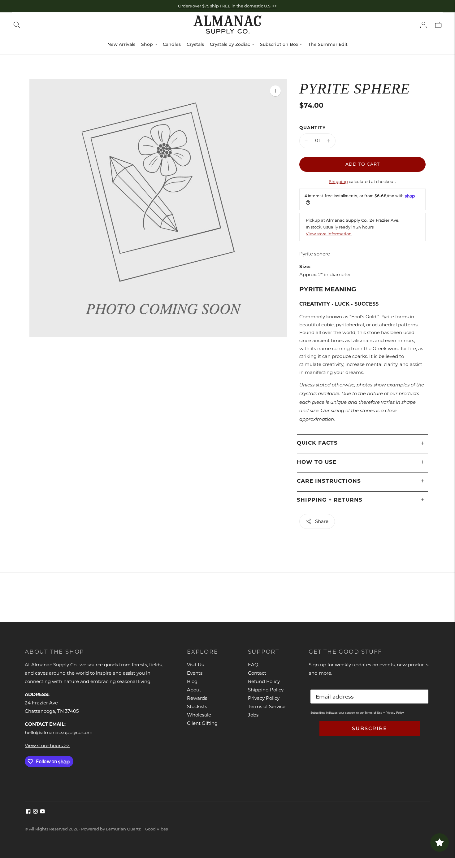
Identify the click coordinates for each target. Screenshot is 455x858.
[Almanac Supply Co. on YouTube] (42, 812)
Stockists (197, 706)
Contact (257, 673)
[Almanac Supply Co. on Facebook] (28, 812)
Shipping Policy (266, 690)
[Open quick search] (16, 25)
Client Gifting (202, 723)
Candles (172, 44)
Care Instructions (329, 481)
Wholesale (199, 715)
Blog (192, 681)
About (194, 690)
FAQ (253, 665)
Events (194, 673)
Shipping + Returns (329, 500)
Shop (147, 44)
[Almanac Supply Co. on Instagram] (35, 812)
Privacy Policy (264, 698)
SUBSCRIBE (369, 728)
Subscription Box (279, 44)
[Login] (423, 25)
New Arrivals (121, 44)
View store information (329, 233)
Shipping (338, 181)
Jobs (253, 715)
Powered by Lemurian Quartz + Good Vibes (124, 828)
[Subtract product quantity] (306, 141)
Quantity (312, 127)
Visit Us (195, 665)
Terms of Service (266, 706)
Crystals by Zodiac (230, 44)
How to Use (316, 462)
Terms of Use (373, 712)
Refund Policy (264, 681)
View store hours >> (47, 745)
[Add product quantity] (328, 141)
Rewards (197, 698)
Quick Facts (317, 443)
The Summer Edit (328, 44)
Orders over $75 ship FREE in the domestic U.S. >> (227, 6)
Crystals (195, 44)
